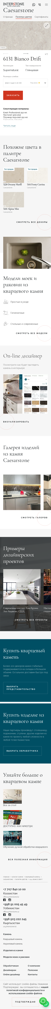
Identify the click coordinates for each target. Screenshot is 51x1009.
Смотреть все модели (32, 333)
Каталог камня (17, 877)
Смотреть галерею (34, 517)
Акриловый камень (13, 943)
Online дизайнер (11, 974)
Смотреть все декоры (32, 222)
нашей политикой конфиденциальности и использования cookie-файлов (27, 990)
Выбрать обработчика (22, 751)
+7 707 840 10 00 (14, 889)
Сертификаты (41, 17)
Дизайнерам (9, 970)
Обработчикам (11, 966)
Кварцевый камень (32, 877)
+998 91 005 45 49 (15, 904)
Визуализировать (16, 422)
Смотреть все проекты (31, 620)
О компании (34, 966)
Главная (6, 877)
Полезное (33, 970)
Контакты (32, 974)
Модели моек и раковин (16, 957)
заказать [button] (13, 95)
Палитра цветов (24, 17)
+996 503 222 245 (14, 919)
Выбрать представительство (21, 687)
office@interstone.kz (11, 897)
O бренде (8, 17)
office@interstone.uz (11, 912)
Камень (7, 934)
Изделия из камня (13, 950)
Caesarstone (8, 879)
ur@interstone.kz (9, 927)
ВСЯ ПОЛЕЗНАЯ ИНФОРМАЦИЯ (28, 859)
